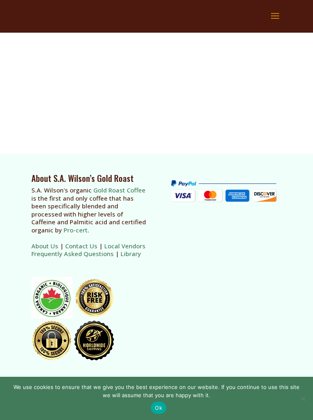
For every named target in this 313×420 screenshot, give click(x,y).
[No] (303, 398)
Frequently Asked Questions (72, 254)
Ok (158, 408)
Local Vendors (124, 246)
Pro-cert (76, 230)
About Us (44, 246)
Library (131, 254)
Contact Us (81, 246)
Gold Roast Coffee (119, 190)
